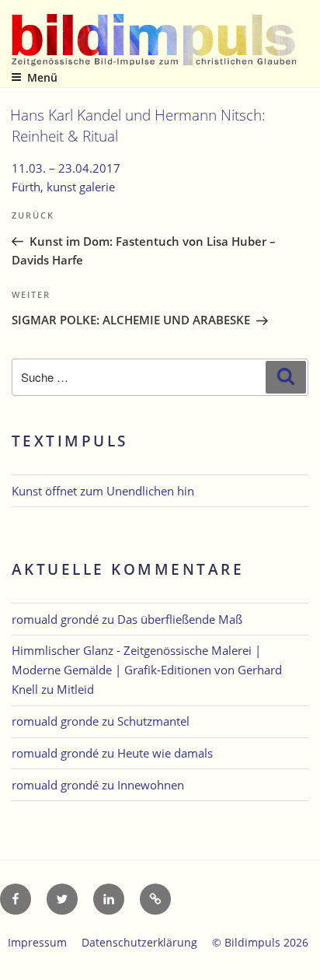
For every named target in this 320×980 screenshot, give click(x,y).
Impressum (37, 942)
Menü (42, 77)
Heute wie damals (165, 753)
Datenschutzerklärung (139, 942)
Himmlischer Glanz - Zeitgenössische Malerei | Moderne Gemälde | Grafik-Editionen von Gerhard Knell (147, 669)
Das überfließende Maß (179, 619)
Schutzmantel (153, 721)
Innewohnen (150, 785)
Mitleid (75, 689)
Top (302, 958)
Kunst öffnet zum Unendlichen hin (103, 491)
